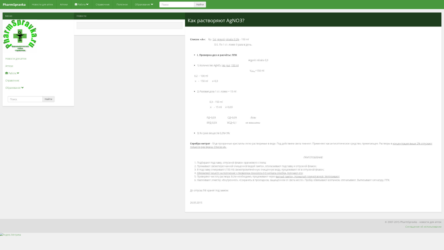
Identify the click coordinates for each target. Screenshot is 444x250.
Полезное (122, 4)
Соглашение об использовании (423, 226)
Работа (81, 4)
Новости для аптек (42, 4)
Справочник (102, 4)
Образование (143, 4)
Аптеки (64, 4)
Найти (200, 4)
